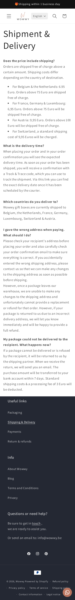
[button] (9, 16)
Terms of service (38, 587)
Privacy (13, 498)
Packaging (15, 413)
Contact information (30, 594)
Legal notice (54, 594)
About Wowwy (18, 469)
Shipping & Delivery (21, 422)
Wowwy (20, 581)
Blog (11, 478)
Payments (14, 432)
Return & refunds (20, 441)
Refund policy (60, 581)
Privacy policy (17, 587)
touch (36, 523)
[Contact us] (67, 592)
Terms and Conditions (23, 488)
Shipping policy (61, 587)
